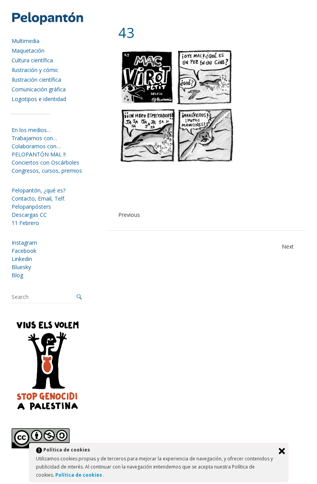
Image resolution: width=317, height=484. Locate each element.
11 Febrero (25, 223)
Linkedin (22, 259)
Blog (17, 275)
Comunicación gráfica (39, 89)
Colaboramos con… (36, 146)
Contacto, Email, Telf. (38, 198)
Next (288, 246)
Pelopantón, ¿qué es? (38, 190)
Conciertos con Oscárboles (45, 162)
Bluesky (21, 267)
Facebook (24, 250)
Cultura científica (32, 60)
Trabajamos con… (34, 138)
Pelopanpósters (31, 206)
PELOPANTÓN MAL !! (39, 154)
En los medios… (31, 130)
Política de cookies (79, 475)
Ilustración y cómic (35, 70)
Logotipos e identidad (39, 99)
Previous (129, 214)
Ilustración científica (36, 79)
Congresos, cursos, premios (47, 170)
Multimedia (25, 41)
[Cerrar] (282, 451)
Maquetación (28, 50)
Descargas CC (29, 214)
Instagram (24, 242)
